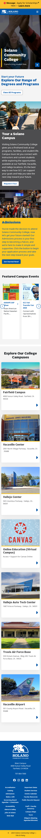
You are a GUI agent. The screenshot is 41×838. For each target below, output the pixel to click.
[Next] (38, 306)
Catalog (10, 791)
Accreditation (10, 787)
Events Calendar (31, 794)
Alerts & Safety (10, 809)
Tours (31, 815)
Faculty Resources (31, 797)
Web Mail (10, 816)
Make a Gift (10, 797)
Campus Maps (30, 812)
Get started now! (11, 261)
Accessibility (10, 806)
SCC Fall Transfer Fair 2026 (28, 305)
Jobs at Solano (10, 813)
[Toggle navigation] (37, 12)
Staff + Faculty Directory (30, 807)
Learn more (24, 5)
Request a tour (10, 183)
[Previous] (2, 306)
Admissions (10, 794)
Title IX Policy (20, 835)
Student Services (30, 791)
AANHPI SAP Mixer (9, 303)
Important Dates (30, 787)
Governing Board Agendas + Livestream (10, 801)
